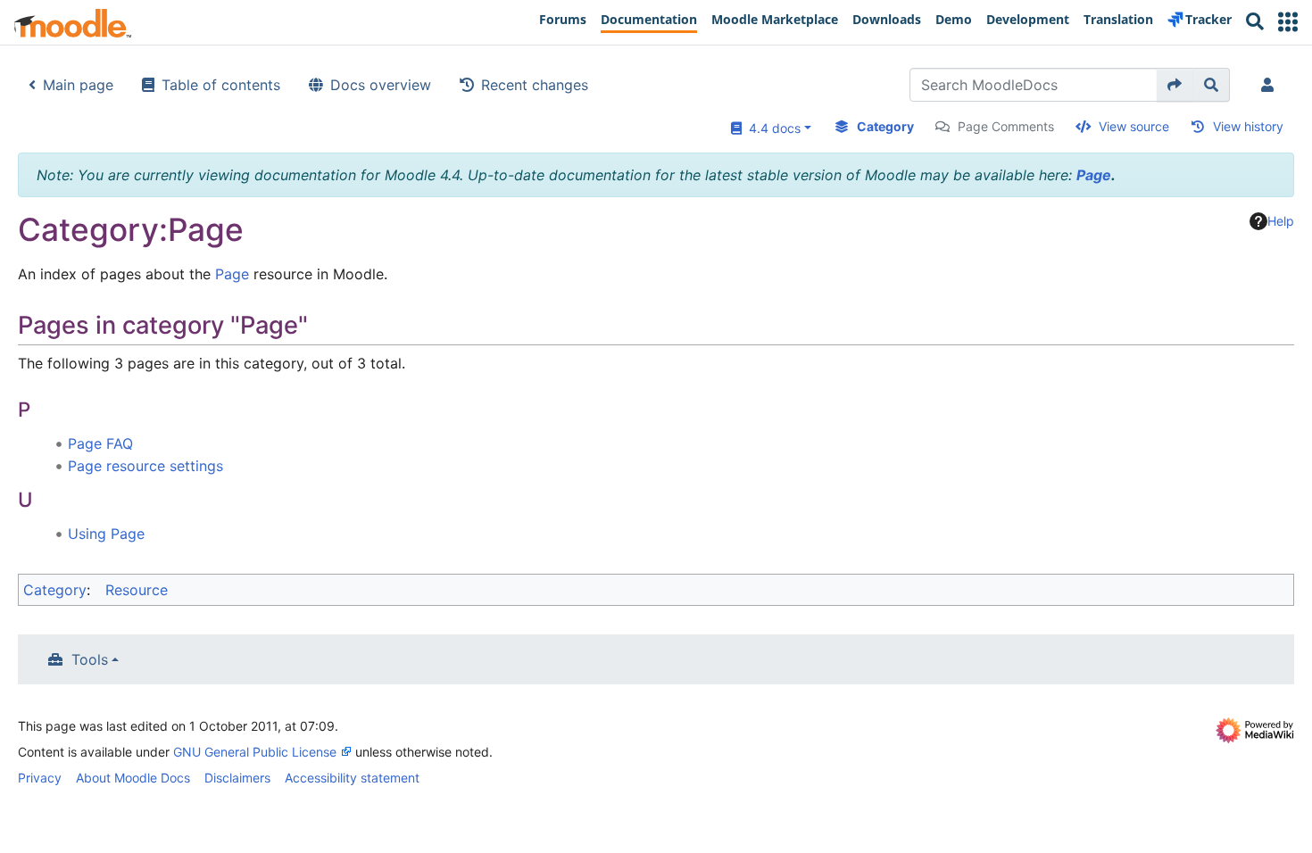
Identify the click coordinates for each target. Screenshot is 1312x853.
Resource (136, 590)
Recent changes (534, 85)
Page (1093, 175)
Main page (78, 85)
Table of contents (221, 85)
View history (1248, 126)
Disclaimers (237, 777)
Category (885, 126)
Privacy (40, 777)
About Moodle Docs (133, 777)
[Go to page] (1175, 85)
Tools (89, 659)
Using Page (106, 533)
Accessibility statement (352, 777)
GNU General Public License (254, 751)
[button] (1288, 21)
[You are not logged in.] (1270, 85)
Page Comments (1006, 126)
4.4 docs (771, 128)
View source (1134, 126)
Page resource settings (145, 466)
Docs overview (380, 85)
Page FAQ (100, 443)
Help (1280, 220)
